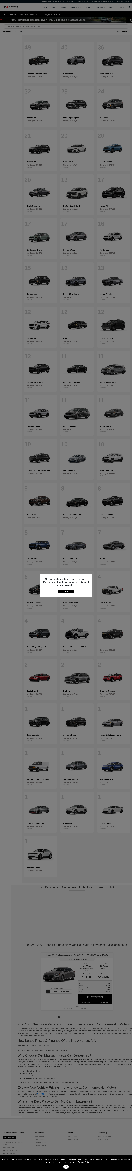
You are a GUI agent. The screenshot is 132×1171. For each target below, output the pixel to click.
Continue (66, 591)
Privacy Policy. (84, 1162)
